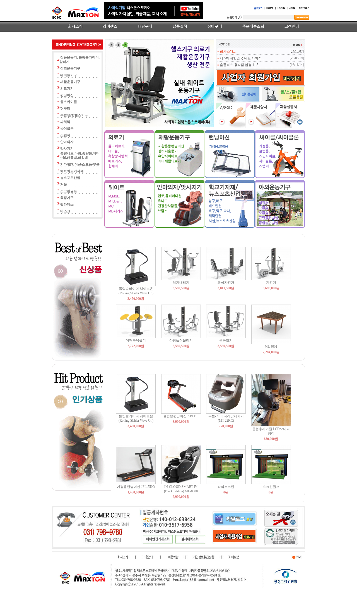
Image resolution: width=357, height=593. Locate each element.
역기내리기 (181, 283)
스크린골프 (271, 487)
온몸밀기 (226, 340)
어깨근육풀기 (136, 340)
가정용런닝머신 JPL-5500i (136, 487)
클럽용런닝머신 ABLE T (181, 416)
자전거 (271, 283)
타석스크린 (226, 487)
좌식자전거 (226, 283)
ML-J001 (271, 347)
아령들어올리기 (181, 340)
